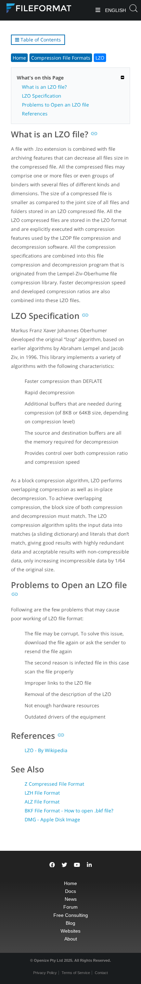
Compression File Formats (60, 57)
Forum (70, 907)
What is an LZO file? (44, 87)
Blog (70, 923)
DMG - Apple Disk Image (52, 819)
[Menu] (98, 10)
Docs (70, 891)
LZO (99, 57)
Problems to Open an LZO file (55, 104)
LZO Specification (41, 95)
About (70, 939)
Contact (101, 973)
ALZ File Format (42, 801)
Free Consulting (70, 915)
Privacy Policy (45, 973)
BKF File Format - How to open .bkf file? (69, 810)
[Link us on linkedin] (89, 865)
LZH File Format (42, 792)
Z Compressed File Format (54, 784)
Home (19, 57)
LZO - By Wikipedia (46, 750)
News (71, 899)
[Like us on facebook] (52, 865)
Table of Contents (40, 39)
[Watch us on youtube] (77, 865)
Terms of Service (76, 973)
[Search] (133, 10)
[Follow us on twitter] (64, 865)
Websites (70, 931)
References (35, 113)
